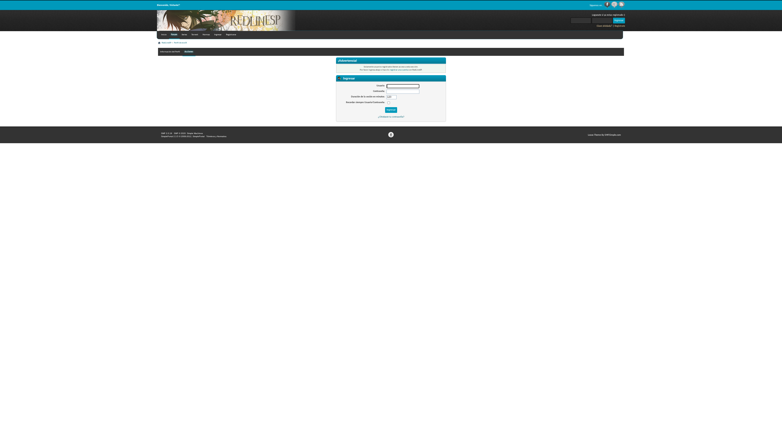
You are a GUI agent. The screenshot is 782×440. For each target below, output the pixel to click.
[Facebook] (607, 7)
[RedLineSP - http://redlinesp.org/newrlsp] (226, 30)
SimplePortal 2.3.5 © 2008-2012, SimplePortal (182, 136)
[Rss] (621, 7)
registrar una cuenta (399, 70)
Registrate (620, 26)
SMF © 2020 (180, 133)
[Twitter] (614, 7)
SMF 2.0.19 (166, 133)
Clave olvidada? (604, 26)
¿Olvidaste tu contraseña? (391, 117)
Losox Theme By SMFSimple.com (604, 135)
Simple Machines (195, 133)
